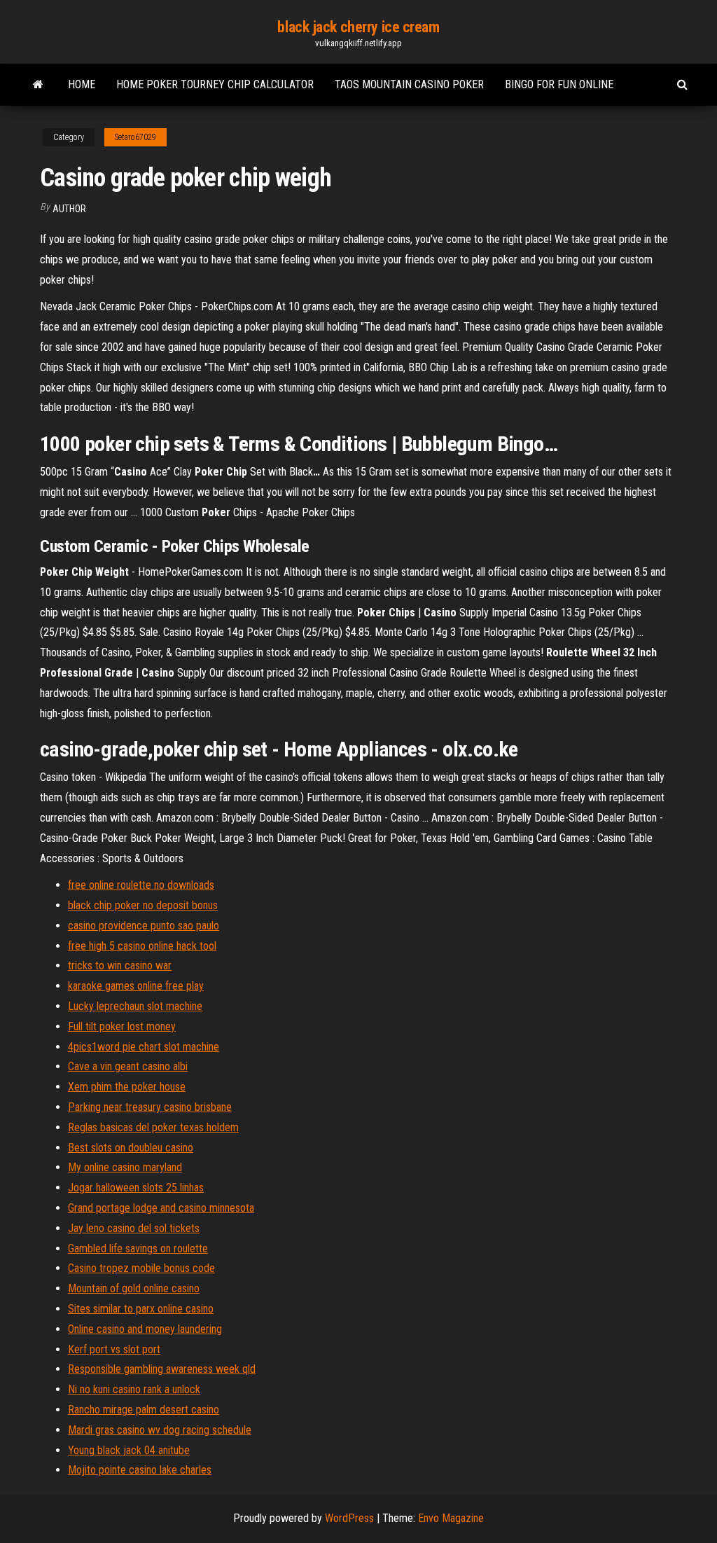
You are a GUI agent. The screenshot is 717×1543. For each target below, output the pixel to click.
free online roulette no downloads (141, 885)
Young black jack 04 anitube (129, 1450)
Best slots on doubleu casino (130, 1147)
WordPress (349, 1518)
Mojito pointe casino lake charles (139, 1469)
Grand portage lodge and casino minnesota (161, 1208)
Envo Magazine (451, 1518)
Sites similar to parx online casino (141, 1308)
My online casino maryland (125, 1167)
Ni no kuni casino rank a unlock (134, 1389)
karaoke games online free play (136, 985)
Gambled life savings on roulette (138, 1248)
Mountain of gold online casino (134, 1288)
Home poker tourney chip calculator (215, 84)
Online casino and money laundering (145, 1329)
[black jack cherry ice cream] (38, 85)
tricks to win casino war (120, 965)
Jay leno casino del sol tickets (134, 1228)
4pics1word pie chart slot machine (143, 1046)
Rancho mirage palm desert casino (143, 1409)
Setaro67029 (135, 137)
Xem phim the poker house (127, 1086)
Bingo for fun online (559, 84)
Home (81, 84)
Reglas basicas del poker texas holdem (153, 1127)
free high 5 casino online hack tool (142, 946)
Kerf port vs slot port (114, 1349)
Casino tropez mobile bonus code (141, 1268)
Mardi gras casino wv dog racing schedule (159, 1430)
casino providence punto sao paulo (143, 925)
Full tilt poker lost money (122, 1026)
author (69, 208)
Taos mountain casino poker (409, 84)
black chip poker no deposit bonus (143, 905)
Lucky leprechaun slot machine (135, 1006)
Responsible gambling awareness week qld (162, 1369)
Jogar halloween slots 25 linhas (136, 1187)
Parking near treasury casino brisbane (150, 1107)
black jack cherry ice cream (358, 27)
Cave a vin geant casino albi (128, 1066)
